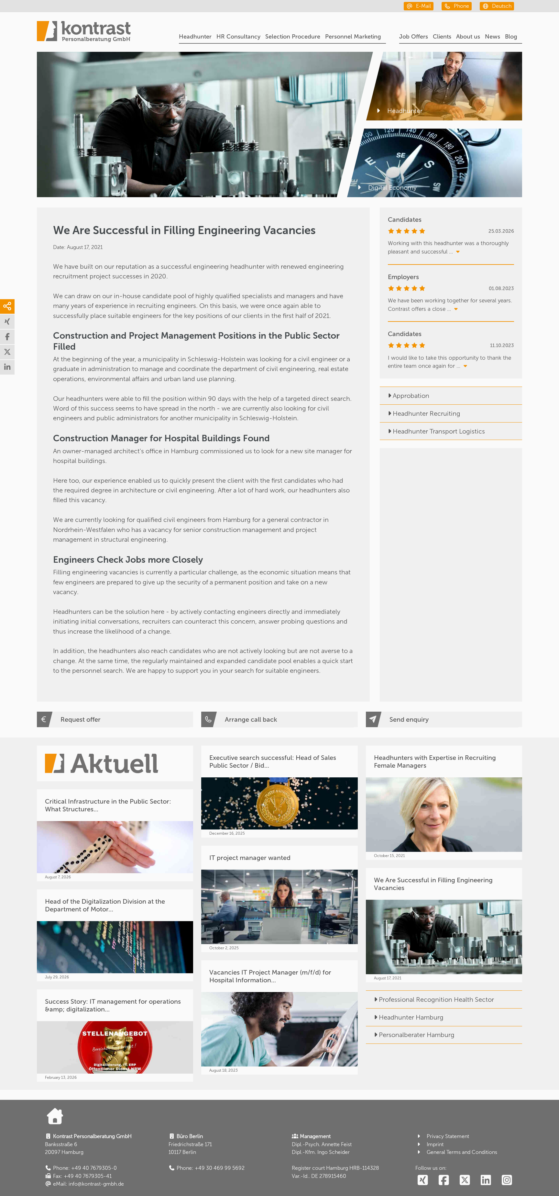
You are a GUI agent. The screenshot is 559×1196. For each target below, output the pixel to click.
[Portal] (84, 32)
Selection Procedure (292, 36)
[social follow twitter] (464, 1180)
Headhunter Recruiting (426, 413)
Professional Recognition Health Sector (436, 999)
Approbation (411, 396)
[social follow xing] (422, 1180)
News (492, 36)
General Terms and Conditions (462, 1152)
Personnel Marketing (353, 36)
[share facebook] (7, 337)
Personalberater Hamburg (417, 1035)
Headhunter (195, 36)
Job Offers (413, 36)
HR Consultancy (238, 36)
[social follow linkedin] (485, 1180)
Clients (442, 36)
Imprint (435, 1144)
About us (468, 36)
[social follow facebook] (443, 1180)
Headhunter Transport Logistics (439, 431)
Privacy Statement (448, 1136)
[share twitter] (7, 352)
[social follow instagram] (506, 1180)
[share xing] (7, 321)
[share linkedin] (7, 367)
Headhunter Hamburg (411, 1017)
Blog (511, 36)
